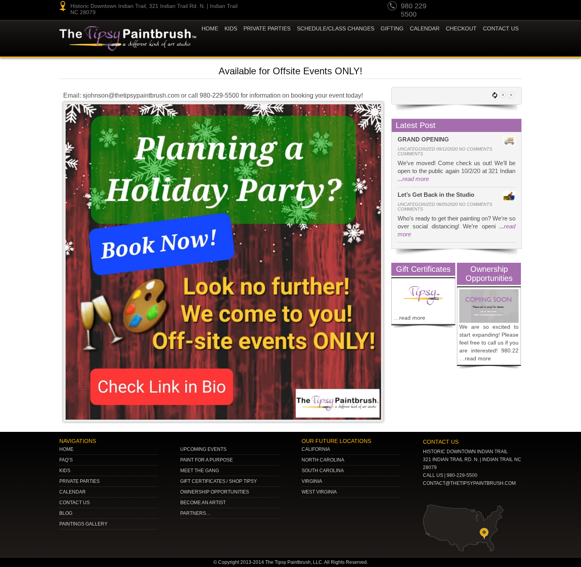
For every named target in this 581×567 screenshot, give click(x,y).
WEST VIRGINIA (319, 492)
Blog (65, 513)
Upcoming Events (203, 449)
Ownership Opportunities (214, 492)
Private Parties (266, 28)
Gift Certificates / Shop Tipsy (218, 481)
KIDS (230, 28)
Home (210, 28)
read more (415, 178)
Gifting (392, 28)
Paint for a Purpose (206, 460)
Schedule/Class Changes (335, 28)
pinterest (469, 7)
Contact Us (501, 28)
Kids (64, 470)
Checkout (461, 28)
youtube (454, 7)
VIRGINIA (312, 481)
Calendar (425, 28)
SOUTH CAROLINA (323, 470)
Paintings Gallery (83, 524)
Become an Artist (203, 502)
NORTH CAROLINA (323, 460)
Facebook (514, 7)
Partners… (195, 513)
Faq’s (66, 460)
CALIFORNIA (316, 449)
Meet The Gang (199, 470)
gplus (499, 7)
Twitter (484, 7)
